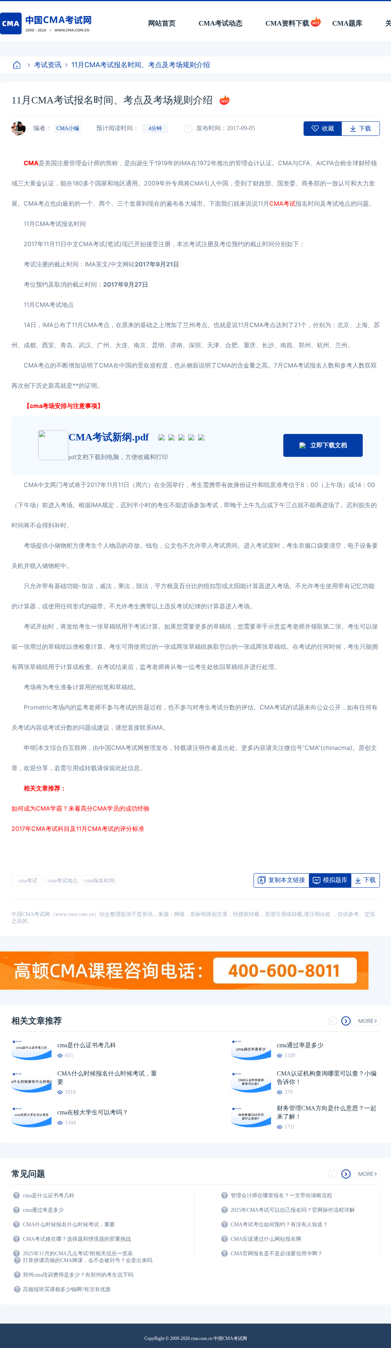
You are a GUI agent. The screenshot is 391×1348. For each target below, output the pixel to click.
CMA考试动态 (220, 23)
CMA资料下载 (287, 23)
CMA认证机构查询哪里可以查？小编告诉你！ (326, 1077)
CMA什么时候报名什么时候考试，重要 (107, 1077)
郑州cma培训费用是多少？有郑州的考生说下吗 (78, 1275)
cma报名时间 (99, 881)
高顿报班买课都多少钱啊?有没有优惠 (67, 1289)
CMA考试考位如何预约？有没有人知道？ (279, 1224)
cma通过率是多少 (300, 1045)
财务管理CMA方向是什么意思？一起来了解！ (326, 1112)
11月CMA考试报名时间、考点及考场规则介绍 (140, 65)
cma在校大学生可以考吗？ (92, 1112)
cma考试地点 (63, 881)
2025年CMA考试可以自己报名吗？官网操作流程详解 (293, 1210)
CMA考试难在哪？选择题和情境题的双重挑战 (77, 1239)
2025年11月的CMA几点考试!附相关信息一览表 (78, 1253)
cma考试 (27, 881)
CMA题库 (347, 23)
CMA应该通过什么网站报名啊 (266, 1239)
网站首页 (162, 23)
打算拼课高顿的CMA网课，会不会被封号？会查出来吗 (87, 1260)
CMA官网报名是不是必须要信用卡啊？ (277, 1253)
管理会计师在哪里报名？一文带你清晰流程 (281, 1195)
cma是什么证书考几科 (86, 1045)
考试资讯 (47, 65)
